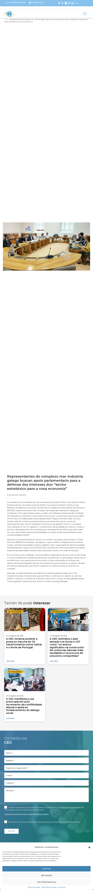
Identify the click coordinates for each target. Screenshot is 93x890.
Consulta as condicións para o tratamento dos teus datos (26, 814)
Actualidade (15, 612)
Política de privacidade (49, 887)
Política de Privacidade (69, 807)
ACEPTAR (46, 869)
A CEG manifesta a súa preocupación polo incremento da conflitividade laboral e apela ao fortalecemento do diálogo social (24, 705)
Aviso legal (61, 887)
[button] (89, 847)
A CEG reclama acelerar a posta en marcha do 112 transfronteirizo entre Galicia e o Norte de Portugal (24, 643)
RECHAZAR (46, 875)
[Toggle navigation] (85, 14)
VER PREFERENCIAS (46, 882)
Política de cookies (34, 887)
